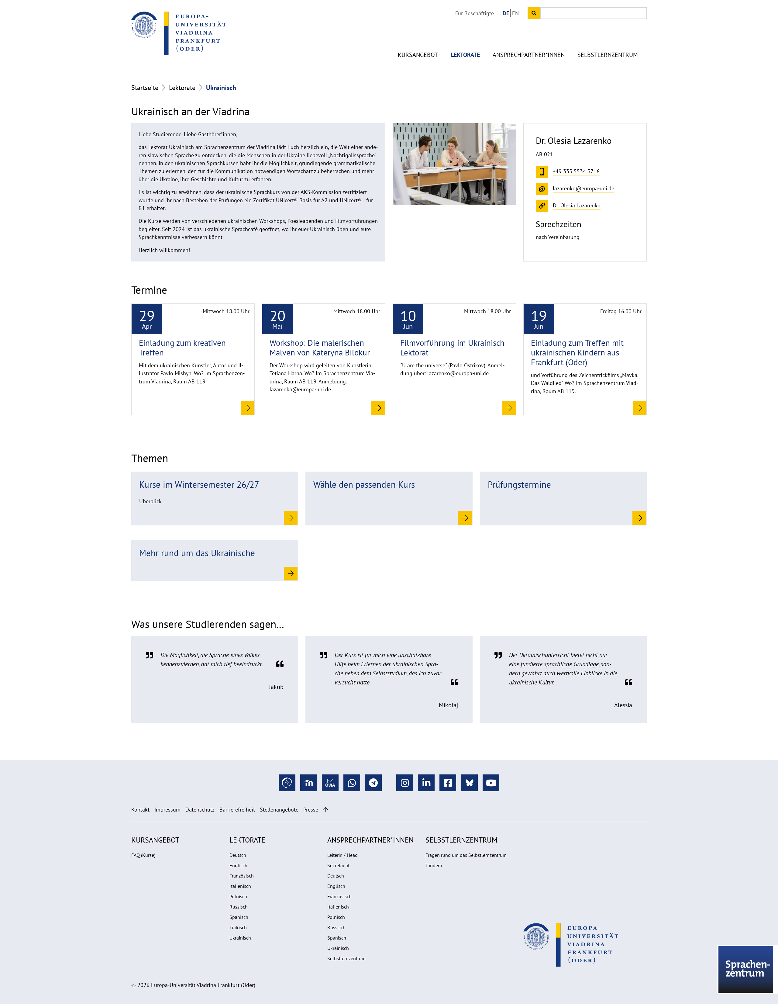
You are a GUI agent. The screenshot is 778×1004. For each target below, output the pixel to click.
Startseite (144, 87)
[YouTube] (491, 782)
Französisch (241, 876)
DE (506, 13)
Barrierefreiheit (237, 809)
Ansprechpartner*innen (529, 55)
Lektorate (465, 55)
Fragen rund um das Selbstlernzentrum (466, 855)
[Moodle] (308, 782)
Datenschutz (200, 809)
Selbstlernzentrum (607, 55)
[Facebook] (447, 782)
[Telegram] (373, 782)
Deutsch (237, 855)
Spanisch (238, 917)
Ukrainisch (240, 938)
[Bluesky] (469, 782)
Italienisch (240, 886)
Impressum (167, 809)
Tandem (433, 865)
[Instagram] (404, 782)
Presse (310, 809)
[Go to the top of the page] (325, 809)
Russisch (238, 907)
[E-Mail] (330, 782)
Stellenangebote (279, 809)
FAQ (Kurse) (143, 855)
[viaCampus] (287, 782)
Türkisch (238, 927)
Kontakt (140, 809)
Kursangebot (418, 55)
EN (515, 13)
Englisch (238, 865)
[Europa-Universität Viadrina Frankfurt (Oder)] (178, 33)
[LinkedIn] (426, 782)
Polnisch (238, 896)
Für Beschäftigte (474, 13)
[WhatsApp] (351, 782)
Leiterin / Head (342, 855)
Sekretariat (338, 865)
